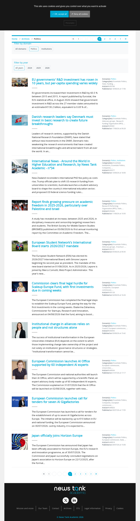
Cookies (119, 508)
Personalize (70, 23)
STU (78, 508)
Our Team (42, 508)
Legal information (92, 508)
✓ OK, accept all (59, 14)
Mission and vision (25, 508)
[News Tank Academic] (70, 490)
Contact (55, 508)
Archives (26, 39)
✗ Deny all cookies (80, 14)
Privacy (108, 508)
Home (14, 39)
